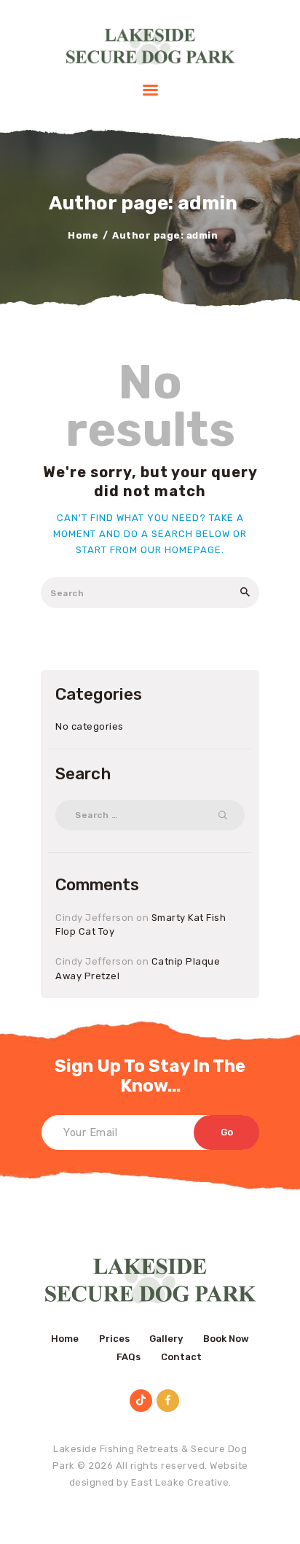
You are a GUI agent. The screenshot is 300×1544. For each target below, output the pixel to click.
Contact (181, 1356)
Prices (114, 1338)
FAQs (129, 1356)
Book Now (226, 1338)
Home (83, 235)
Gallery (166, 1338)
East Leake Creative (180, 1482)
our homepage (181, 549)
